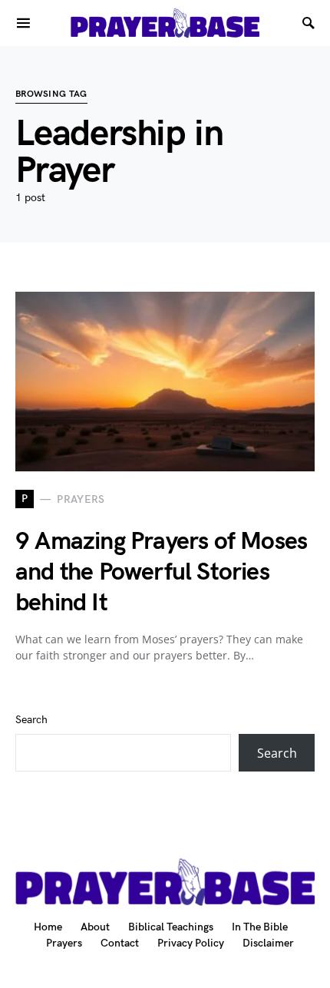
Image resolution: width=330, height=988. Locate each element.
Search (31, 719)
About (95, 926)
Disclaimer (268, 943)
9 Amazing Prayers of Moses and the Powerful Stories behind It (161, 572)
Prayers (64, 943)
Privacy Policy (190, 943)
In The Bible (260, 926)
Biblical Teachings (170, 926)
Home (48, 926)
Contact (120, 943)
